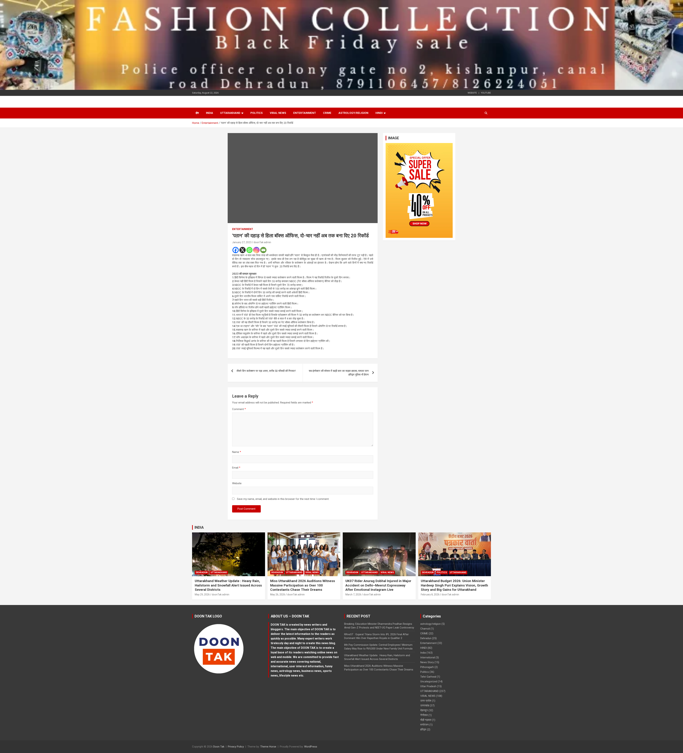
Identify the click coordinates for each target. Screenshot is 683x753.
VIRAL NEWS (278, 113)
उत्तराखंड (424, 705)
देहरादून (424, 710)
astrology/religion (353, 113)
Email (236, 467)
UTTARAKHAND (230, 113)
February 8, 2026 (430, 594)
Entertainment (304, 113)
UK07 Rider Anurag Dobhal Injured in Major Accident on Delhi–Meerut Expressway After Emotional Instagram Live (378, 585)
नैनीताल (424, 715)
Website (237, 483)
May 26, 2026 (277, 594)
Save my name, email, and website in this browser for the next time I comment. (283, 499)
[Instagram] (256, 250)
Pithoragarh (427, 667)
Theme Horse (268, 746)
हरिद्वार (423, 729)
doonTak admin (262, 242)
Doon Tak (218, 746)
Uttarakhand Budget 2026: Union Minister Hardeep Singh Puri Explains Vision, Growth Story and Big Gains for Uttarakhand (454, 585)
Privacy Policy (236, 746)
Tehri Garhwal (428, 676)
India (209, 113)
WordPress (310, 746)
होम (197, 113)
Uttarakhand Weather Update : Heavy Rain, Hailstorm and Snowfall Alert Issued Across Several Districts (228, 585)
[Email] (263, 250)
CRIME (327, 113)
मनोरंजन (424, 724)
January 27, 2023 (242, 242)
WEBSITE (472, 92)
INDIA (199, 527)
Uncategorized (428, 681)
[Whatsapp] (249, 250)
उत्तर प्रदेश (425, 700)
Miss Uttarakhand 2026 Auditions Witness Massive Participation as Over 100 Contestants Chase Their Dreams (302, 585)
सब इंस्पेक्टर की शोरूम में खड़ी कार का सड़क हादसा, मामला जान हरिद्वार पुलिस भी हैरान (339, 372)
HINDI (379, 113)
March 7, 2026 (353, 594)
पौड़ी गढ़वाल (425, 720)
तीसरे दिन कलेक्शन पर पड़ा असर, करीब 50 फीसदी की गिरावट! (266, 370)
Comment (239, 409)
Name (236, 452)
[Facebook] (235, 250)
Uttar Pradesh (428, 686)
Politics (256, 113)
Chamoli (425, 628)
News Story (427, 662)
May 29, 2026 (202, 594)
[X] (242, 250)
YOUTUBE (486, 92)
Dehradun (202, 572)
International (427, 657)
